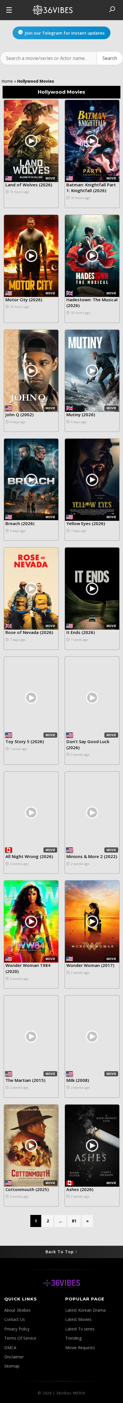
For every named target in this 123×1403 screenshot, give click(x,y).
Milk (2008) (77, 1080)
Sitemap (11, 1366)
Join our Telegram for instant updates (65, 32)
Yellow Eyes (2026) (85, 523)
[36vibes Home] (61, 1292)
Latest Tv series (80, 1329)
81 (74, 1221)
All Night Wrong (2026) (29, 856)
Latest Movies (78, 1319)
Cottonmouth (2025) (27, 1189)
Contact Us (14, 1319)
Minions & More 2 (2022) (91, 856)
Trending (73, 1338)
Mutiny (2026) (80, 414)
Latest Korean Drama (85, 1310)
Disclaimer (14, 1357)
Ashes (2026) (79, 1189)
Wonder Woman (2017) (90, 965)
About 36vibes (17, 1310)
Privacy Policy (16, 1329)
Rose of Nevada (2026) (29, 632)
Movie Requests (80, 1347)
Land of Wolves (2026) (28, 185)
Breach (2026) (19, 523)
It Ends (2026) (80, 632)
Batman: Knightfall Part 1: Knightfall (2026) (91, 188)
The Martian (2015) (25, 1080)
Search (109, 58)
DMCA (10, 1347)
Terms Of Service (20, 1338)
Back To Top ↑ (61, 1251)
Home (7, 81)
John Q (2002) (19, 414)
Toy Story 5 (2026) (24, 741)
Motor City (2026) (23, 299)
